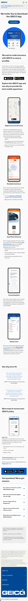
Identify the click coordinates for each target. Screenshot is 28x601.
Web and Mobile (8, 5)
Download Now (14, 22)
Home (2, 5)
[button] (14, 489)
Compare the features (7, 457)
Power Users (5, 463)
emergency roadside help (15, 196)
